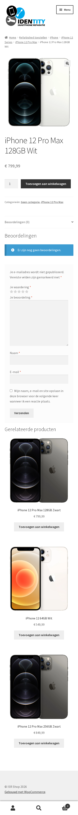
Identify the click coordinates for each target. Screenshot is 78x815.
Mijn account (13, 808)
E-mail (15, 372)
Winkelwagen (60, 805)
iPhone (54, 37)
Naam (15, 353)
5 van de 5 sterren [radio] (26, 291)
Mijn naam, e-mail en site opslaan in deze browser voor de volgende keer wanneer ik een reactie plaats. (36, 396)
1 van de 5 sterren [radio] (11, 291)
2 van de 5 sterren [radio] (15, 291)
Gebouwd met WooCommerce (25, 792)
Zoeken (39, 808)
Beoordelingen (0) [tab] (17, 222)
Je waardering (20, 287)
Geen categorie (30, 202)
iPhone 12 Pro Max (26, 42)
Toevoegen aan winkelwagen (45, 184)
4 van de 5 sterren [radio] (22, 291)
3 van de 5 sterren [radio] (19, 291)
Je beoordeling (21, 297)
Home (12, 37)
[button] (67, 63)
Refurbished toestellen (33, 37)
